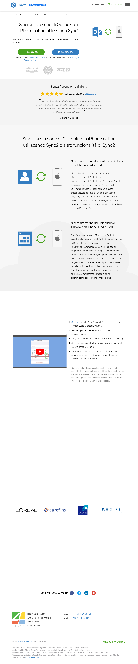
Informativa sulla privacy (37, 58)
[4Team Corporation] (18, 619)
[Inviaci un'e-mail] (94, 593)
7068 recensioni (91, 94)
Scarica (75, 322)
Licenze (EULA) (75, 58)
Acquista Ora (67, 52)
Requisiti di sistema (31, 60)
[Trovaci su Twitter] (79, 593)
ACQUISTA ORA (98, 4)
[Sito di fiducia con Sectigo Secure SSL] (64, 70)
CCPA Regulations (32, 657)
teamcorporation (81, 618)
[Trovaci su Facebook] (72, 593)
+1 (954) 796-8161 (82, 614)
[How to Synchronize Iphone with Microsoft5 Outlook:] (39, 351)
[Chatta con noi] (115, 4)
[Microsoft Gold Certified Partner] (33, 70)
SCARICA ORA (32, 52)
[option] (18, 510)
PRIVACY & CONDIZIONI (114, 642)
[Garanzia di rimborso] (49, 70)
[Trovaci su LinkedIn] (86, 593)
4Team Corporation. (25, 642)
